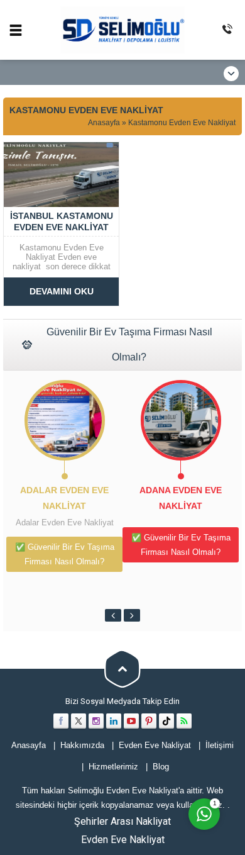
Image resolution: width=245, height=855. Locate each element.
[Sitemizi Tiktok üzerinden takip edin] (166, 721)
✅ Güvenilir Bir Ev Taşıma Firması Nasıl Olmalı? (64, 554)
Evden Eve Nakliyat (123, 840)
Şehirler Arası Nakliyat (122, 821)
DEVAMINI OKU (62, 291)
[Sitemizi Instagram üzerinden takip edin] (96, 721)
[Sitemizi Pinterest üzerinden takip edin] (148, 721)
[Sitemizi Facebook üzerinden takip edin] (60, 721)
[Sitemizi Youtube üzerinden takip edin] (131, 721)
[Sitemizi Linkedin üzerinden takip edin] (113, 721)
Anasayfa (104, 122)
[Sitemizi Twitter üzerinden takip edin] (78, 721)
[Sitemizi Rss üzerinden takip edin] (184, 721)
